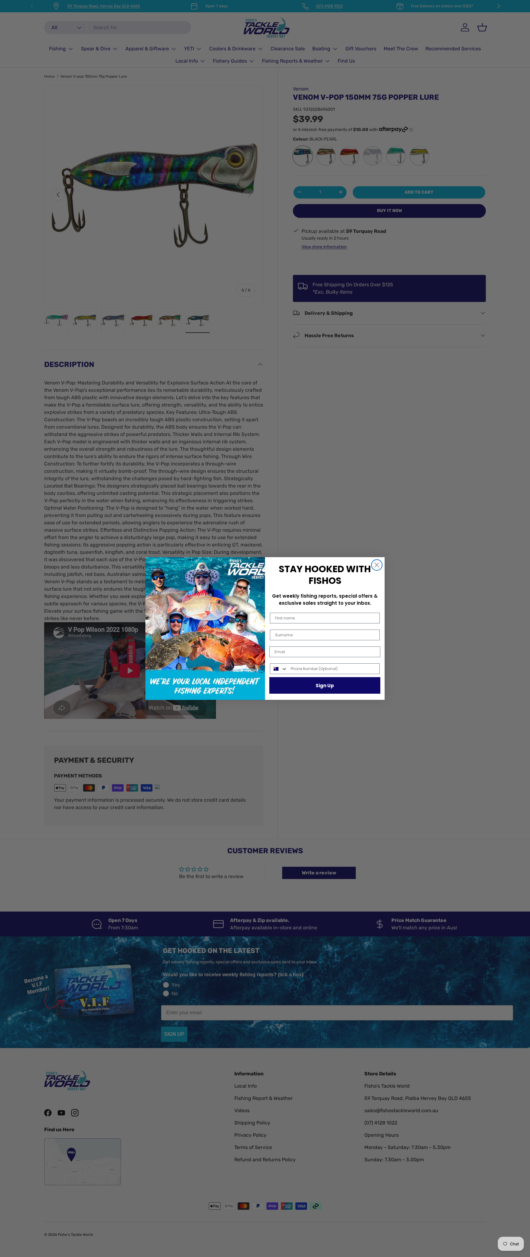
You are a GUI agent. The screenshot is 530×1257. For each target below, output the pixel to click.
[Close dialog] (376, 565)
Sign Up (325, 685)
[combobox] (279, 669)
